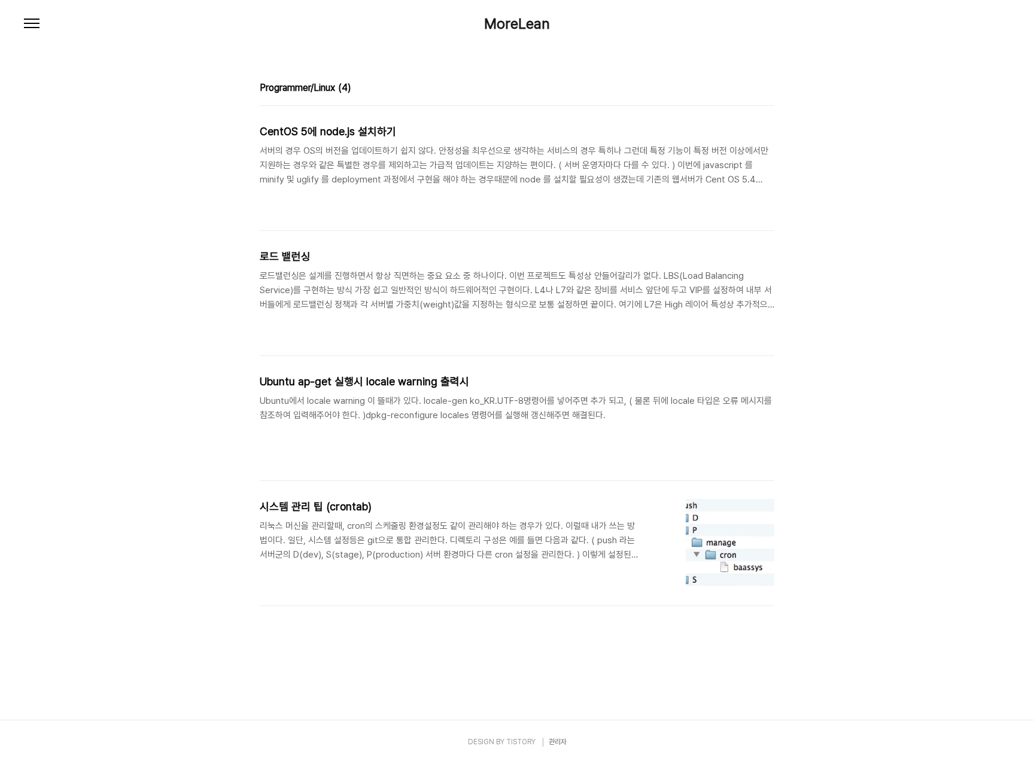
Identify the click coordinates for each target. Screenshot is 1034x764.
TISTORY (521, 742)
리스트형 (767, 89)
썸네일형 (750, 89)
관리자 (558, 742)
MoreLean (517, 24)
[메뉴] (32, 24)
